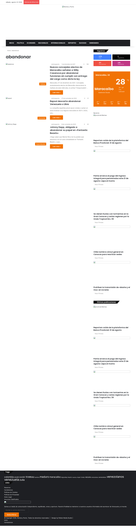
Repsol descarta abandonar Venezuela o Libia (65, 103)
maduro (44, 476)
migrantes (64, 477)
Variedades (94, 43)
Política (20, 43)
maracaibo (55, 477)
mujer (78, 477)
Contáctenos (8, 490)
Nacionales (43, 43)
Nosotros (7, 487)
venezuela (11, 479)
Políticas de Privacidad (11, 494)
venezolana (94, 477)
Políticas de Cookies (11, 492)
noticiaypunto (55, 64)
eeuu (31, 476)
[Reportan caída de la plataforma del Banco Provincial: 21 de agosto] (112, 126)
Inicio (11, 43)
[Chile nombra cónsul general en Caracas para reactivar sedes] (112, 238)
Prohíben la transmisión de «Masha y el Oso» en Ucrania (112, 288)
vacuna (88, 477)
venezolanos (115, 476)
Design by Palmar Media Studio (62, 518)
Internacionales (58, 43)
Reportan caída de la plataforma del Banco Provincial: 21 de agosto (111, 141)
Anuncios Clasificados (11, 499)
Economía (31, 43)
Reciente (96, 113)
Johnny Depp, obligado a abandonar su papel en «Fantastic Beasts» (69, 130)
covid (16, 477)
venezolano (102, 477)
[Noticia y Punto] (68, 7)
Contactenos (8, 522)
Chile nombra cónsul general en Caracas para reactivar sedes (108, 253)
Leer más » (56, 92)
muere (70, 477)
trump (83, 477)
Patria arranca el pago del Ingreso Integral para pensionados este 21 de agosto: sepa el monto (111, 178)
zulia (22, 479)
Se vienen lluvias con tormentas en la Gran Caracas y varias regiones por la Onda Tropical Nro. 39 (111, 216)
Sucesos (82, 43)
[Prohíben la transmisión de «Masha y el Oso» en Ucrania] (112, 273)
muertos (74, 477)
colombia (9, 477)
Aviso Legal (8, 497)
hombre (37, 477)
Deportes (72, 43)
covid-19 (23, 477)
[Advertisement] (68, 24)
